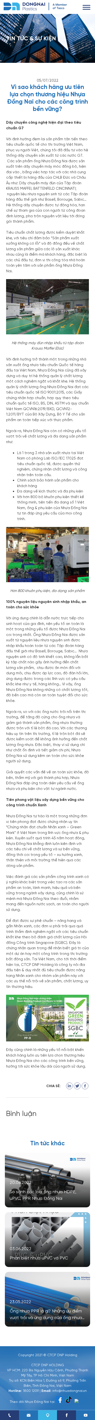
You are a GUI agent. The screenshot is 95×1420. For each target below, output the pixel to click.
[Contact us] (47, 1415)
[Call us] (9, 1415)
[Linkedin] (69, 1085)
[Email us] (28, 1415)
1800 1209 (31, 1390)
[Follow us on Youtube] (85, 1415)
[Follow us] (66, 1415)
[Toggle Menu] (86, 7)
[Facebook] (85, 1085)
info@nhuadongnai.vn (69, 1390)
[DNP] (35, 6)
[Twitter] (77, 1085)
